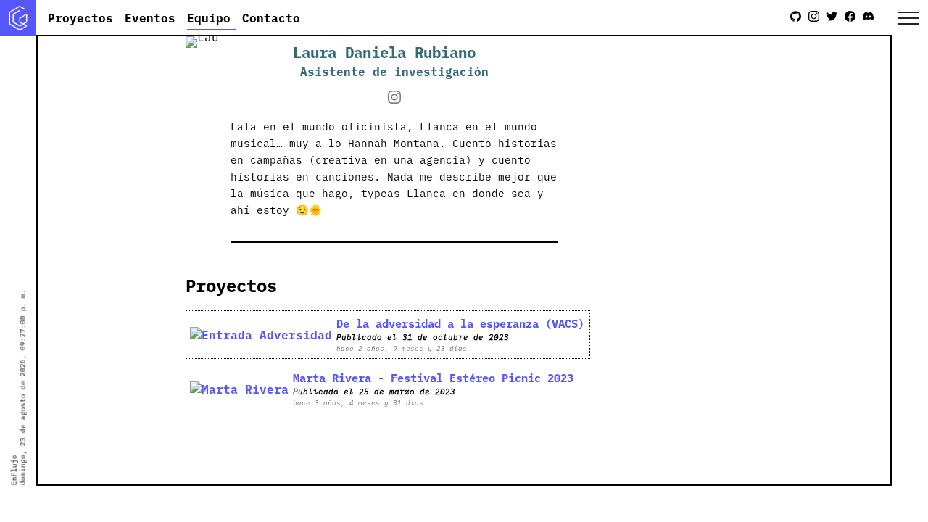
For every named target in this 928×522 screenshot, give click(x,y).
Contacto (271, 17)
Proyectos (80, 17)
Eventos (150, 17)
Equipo (209, 17)
